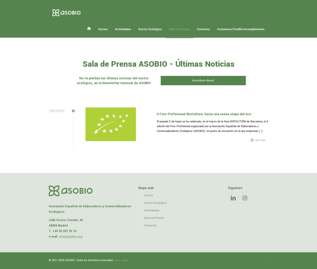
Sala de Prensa (154, 218)
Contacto (150, 225)
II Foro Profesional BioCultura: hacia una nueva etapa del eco (204, 114)
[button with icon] (233, 198)
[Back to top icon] (266, 258)
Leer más (259, 140)
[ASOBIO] (66, 12)
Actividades (151, 210)
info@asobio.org (71, 236)
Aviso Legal (120, 260)
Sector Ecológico (155, 203)
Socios (148, 195)
